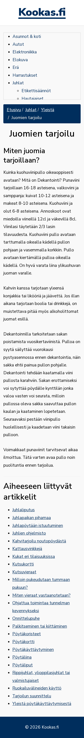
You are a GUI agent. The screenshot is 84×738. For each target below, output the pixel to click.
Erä (16, 67)
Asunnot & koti (27, 36)
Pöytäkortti (23, 642)
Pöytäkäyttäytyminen (33, 650)
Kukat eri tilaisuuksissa (33, 556)
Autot (18, 44)
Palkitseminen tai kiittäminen (39, 626)
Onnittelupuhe (26, 618)
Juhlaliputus (23, 510)
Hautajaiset (32, 99)
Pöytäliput (22, 665)
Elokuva (20, 60)
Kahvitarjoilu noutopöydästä (39, 541)
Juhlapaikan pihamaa (31, 518)
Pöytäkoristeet (26, 634)
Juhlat (18, 83)
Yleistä (47, 110)
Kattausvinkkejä (27, 549)
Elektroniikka (25, 52)
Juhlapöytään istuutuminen (37, 526)
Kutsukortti (23, 564)
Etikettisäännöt (36, 91)
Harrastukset (25, 75)
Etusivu (14, 110)
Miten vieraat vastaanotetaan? (41, 595)
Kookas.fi (42, 13)
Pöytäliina (22, 657)
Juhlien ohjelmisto (29, 533)
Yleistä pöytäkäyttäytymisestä (41, 704)
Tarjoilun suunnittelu (31, 696)
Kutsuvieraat (24, 572)
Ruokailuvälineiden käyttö (36, 688)
